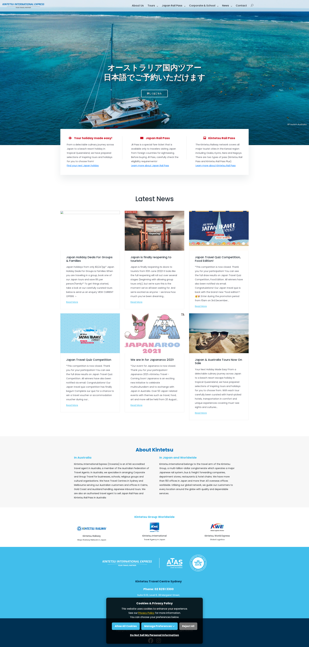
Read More (72, 302)
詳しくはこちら (154, 93)
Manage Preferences (158, 626)
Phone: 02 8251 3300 (158, 589)
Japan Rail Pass (172, 5)
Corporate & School (202, 5)
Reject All (188, 626)
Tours (151, 5)
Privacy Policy (146, 613)
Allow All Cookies (126, 626)
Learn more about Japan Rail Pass (150, 165)
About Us (138, 5)
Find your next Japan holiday (83, 165)
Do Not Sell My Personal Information (154, 635)
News (225, 5)
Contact (241, 5)
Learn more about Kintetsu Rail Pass (216, 165)
